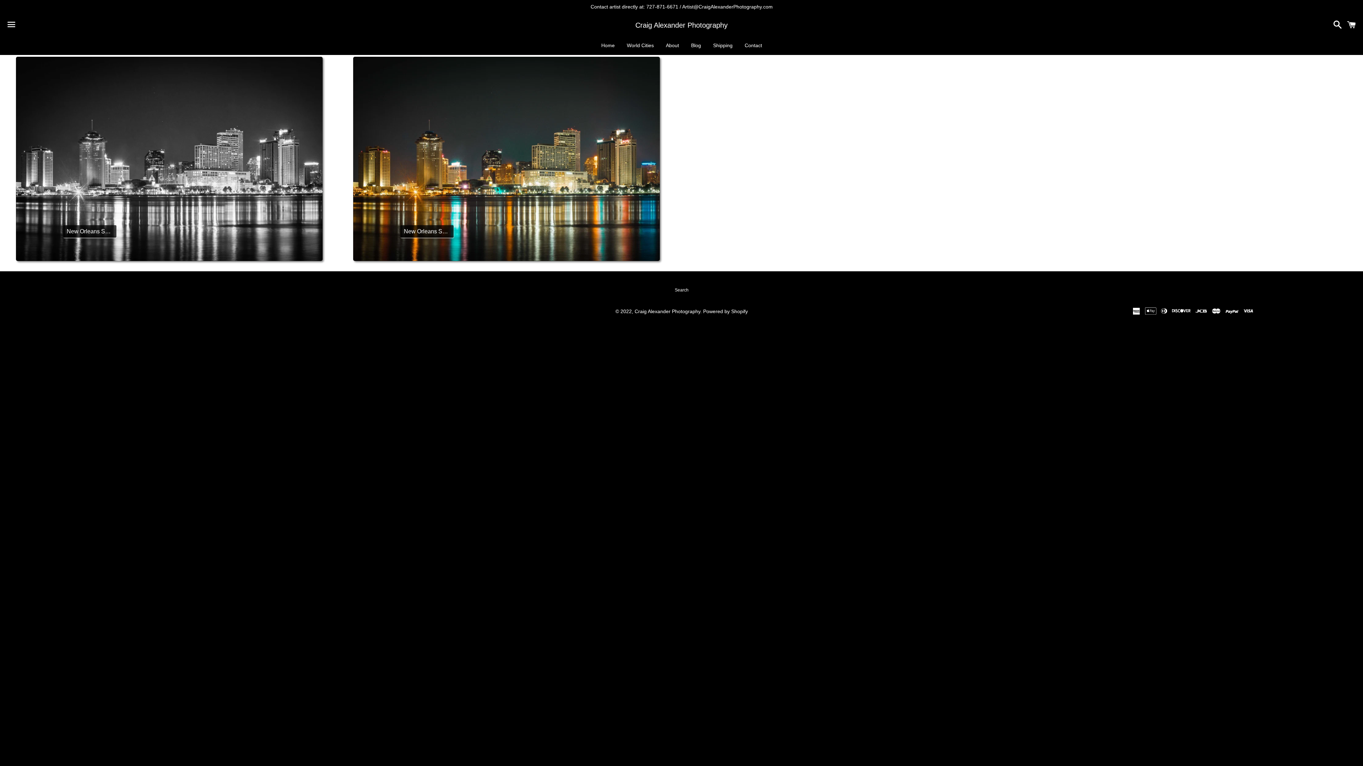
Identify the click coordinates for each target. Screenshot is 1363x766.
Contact (753, 45)
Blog (696, 45)
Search (682, 290)
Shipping (723, 45)
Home (608, 45)
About (672, 45)
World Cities (640, 45)
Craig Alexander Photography (681, 25)
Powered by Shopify (725, 311)
